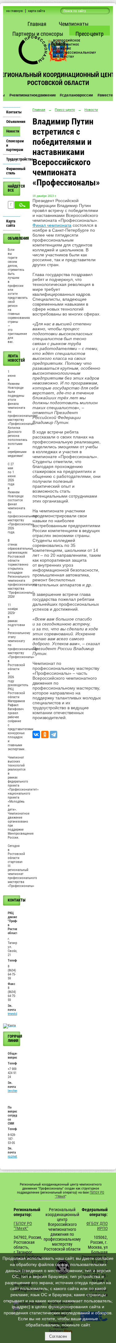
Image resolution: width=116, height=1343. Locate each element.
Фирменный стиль (13, 171)
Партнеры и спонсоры (37, 34)
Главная (37, 24)
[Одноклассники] (45, 734)
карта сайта (36, 11)
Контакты (13, 112)
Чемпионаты (73, 24)
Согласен (58, 1336)
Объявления (13, 122)
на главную (14, 11)
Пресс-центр (89, 34)
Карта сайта (10, 223)
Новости (12, 131)
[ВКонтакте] (36, 734)
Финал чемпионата (51, 225)
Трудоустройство (13, 159)
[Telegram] (53, 734)
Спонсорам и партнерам (13, 145)
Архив (58, 43)
